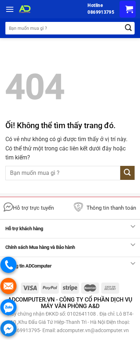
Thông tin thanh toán (111, 208)
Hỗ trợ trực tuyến (33, 208)
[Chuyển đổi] (133, 227)
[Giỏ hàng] (128, 9)
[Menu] (9, 9)
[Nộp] (127, 173)
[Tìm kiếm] (128, 28)
